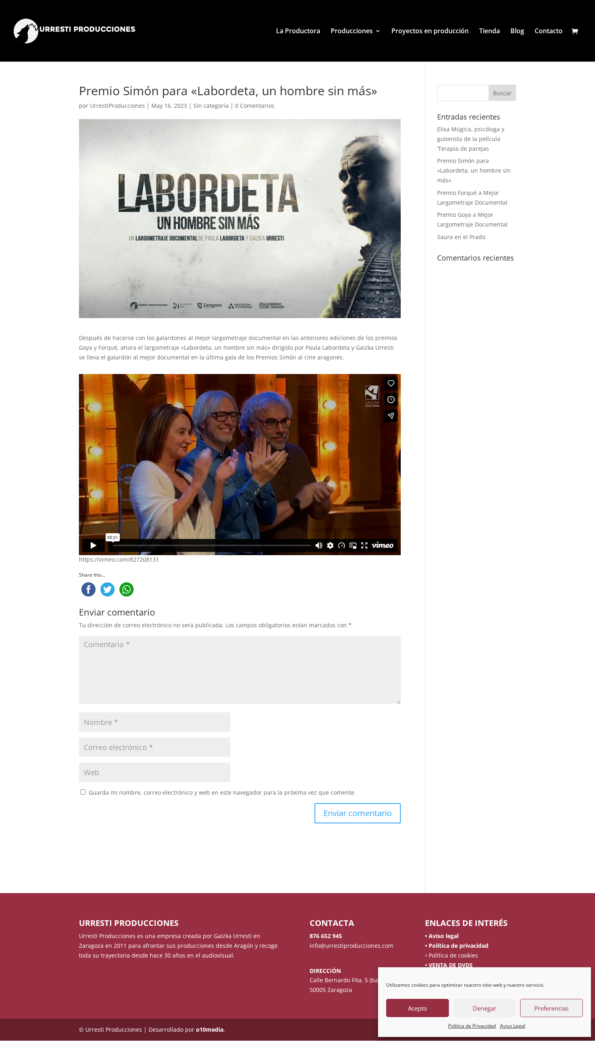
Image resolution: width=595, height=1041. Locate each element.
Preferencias (551, 1008)
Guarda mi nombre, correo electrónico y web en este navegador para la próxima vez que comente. (222, 792)
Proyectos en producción (430, 31)
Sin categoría (211, 105)
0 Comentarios (254, 105)
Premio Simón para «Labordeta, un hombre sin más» (474, 170)
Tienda (489, 31)
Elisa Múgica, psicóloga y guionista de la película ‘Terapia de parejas (470, 138)
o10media (209, 1029)
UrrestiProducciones (117, 105)
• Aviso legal (442, 936)
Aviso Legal (512, 1025)
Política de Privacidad (472, 1025)
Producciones (352, 31)
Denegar (484, 1008)
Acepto (417, 1008)
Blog (517, 31)
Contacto (549, 31)
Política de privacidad (458, 945)
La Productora (298, 31)
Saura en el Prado (461, 237)
